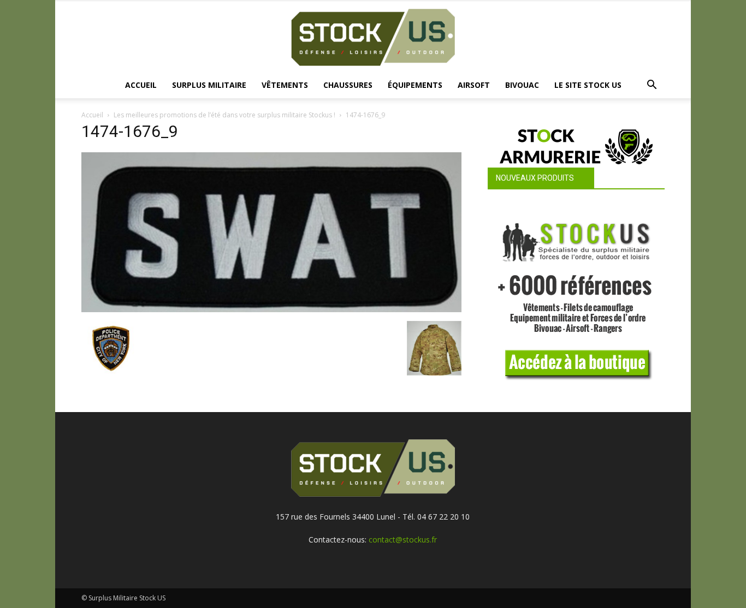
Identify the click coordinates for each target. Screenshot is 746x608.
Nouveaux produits (535, 178)
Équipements (415, 85)
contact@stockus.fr (403, 539)
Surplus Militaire (209, 85)
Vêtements (285, 85)
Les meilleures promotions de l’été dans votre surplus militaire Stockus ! (224, 115)
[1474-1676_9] (271, 309)
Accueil (141, 85)
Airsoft (474, 85)
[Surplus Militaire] (373, 37)
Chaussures (347, 85)
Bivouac (522, 85)
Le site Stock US (587, 85)
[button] (651, 86)
